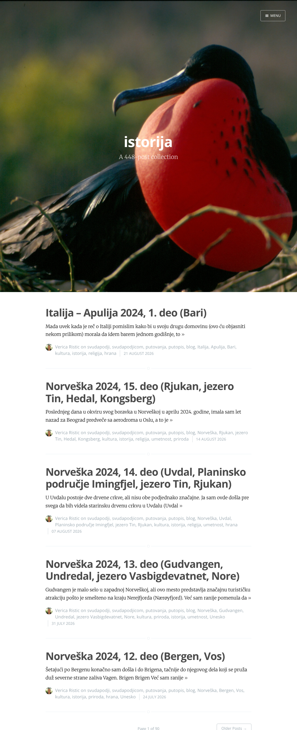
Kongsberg (89, 439)
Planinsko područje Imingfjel (84, 525)
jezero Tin (125, 525)
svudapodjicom (127, 347)
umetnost (161, 439)
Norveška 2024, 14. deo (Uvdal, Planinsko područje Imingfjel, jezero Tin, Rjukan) (146, 478)
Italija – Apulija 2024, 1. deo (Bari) (126, 312)
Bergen (226, 690)
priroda (181, 439)
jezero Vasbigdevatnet (99, 617)
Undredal (64, 617)
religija (95, 353)
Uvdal (225, 518)
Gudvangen (230, 610)
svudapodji (98, 347)
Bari (231, 347)
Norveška (207, 433)
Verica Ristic (67, 347)
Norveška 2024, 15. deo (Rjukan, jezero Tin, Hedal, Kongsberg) (140, 392)
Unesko (217, 617)
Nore (129, 617)
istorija (79, 353)
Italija (203, 347)
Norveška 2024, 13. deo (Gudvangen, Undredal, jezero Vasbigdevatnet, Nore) (142, 570)
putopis (176, 347)
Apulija (218, 347)
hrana (110, 353)
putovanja (156, 347)
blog (190, 347)
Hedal (70, 439)
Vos (239, 690)
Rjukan (226, 433)
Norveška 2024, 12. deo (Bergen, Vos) (135, 656)
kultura (62, 353)
